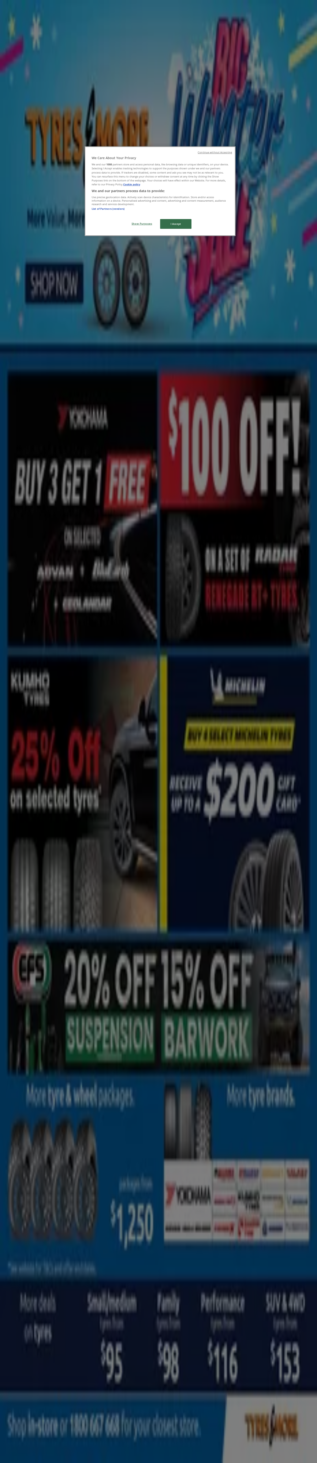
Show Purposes (142, 223)
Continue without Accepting (215, 152)
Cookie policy (131, 184)
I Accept (176, 224)
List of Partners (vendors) (108, 208)
